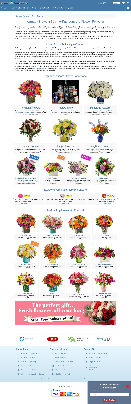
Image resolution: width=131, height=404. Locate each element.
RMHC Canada (57, 8)
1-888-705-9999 (104, 3)
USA (97, 182)
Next (118, 199)
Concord (39, 16)
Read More (23, 203)
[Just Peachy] (78, 223)
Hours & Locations (95, 357)
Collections (22, 349)
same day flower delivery (29, 38)
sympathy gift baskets (108, 111)
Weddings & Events (61, 370)
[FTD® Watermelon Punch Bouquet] (105, 252)
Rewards (67, 374)
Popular (23, 366)
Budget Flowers (65, 146)
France (103, 182)
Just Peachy (78, 235)
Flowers (26, 8)
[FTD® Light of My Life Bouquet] (78, 282)
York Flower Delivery (46, 378)
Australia (107, 182)
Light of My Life (78, 294)
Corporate (69, 8)
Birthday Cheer (26, 235)
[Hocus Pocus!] (105, 223)
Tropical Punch (52, 264)
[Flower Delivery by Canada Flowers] (14, 2)
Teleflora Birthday (30, 112)
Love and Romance (30, 146)
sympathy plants (97, 111)
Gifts (34, 8)
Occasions (5, 8)
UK (99, 182)
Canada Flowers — (24, 16)
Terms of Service (60, 357)
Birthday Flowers (30, 108)
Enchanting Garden (52, 235)
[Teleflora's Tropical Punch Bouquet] (52, 252)
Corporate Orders (95, 362)
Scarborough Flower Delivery (81, 378)
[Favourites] (122, 3)
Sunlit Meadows (26, 294)
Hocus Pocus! (104, 235)
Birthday (24, 357)
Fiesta (52, 294)
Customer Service (59, 349)
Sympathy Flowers (100, 108)
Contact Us (89, 349)
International (44, 8)
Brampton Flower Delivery (98, 378)
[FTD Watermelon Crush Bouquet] (105, 282)
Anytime (24, 353)
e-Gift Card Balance (62, 366)
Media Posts (60, 362)
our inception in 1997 (47, 48)
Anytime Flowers (100, 146)
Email (91, 353)
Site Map (58, 374)
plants (30, 180)
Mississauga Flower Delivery (62, 378)
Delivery (64, 353)
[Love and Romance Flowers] (30, 130)
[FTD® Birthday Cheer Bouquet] (26, 223)
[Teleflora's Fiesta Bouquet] (52, 282)
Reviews (70, 362)
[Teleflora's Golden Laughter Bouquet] (26, 252)
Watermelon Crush (104, 294)
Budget (32, 357)
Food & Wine (65, 108)
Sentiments (16, 8)
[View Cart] (127, 3)
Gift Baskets (34, 366)
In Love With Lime (78, 264)
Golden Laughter (26, 264)
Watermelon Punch (104, 264)
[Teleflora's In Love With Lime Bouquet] (78, 252)
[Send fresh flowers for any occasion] (100, 130)
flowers (26, 180)
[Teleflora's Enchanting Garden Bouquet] (52, 223)
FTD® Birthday (19, 112)
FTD (25, 70)
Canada (41, 374)
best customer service (39, 68)
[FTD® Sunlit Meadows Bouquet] (26, 282)
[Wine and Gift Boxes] (65, 92)
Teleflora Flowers (78, 178)
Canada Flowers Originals (34, 111)
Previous (13, 199)
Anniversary (34, 353)
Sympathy (32, 362)
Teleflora (17, 70)
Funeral (23, 362)
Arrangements (88, 111)
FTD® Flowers (52, 178)
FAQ (56, 353)
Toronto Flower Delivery (32, 378)
